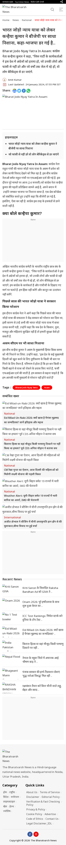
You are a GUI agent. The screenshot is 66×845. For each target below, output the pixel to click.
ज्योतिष (6, 811)
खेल (5, 806)
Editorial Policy (51, 797)
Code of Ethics (34, 819)
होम (5, 792)
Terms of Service (50, 792)
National (27, 20)
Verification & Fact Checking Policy (43, 803)
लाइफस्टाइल (9, 801)
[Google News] (14, 90)
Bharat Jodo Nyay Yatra (26, 387)
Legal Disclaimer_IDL (39, 823)
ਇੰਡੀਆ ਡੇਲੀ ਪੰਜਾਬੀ (37, 2)
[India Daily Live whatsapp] (28, 90)
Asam (47, 387)
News (15, 20)
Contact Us (51, 819)
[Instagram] (36, 834)
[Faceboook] (30, 834)
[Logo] (33, 757)
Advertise (50, 814)
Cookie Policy (34, 814)
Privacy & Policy (35, 809)
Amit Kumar (15, 79)
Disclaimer (32, 797)
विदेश (5, 797)
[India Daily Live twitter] (19, 90)
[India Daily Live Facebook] (24, 90)
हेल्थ (11, 806)
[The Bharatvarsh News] (16, 9)
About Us (31, 792)
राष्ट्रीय (12, 792)
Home (6, 20)
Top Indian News (22, 2)
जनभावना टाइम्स (7, 2)
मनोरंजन (15, 797)
